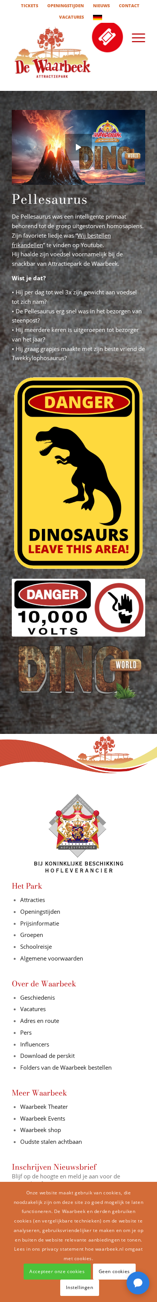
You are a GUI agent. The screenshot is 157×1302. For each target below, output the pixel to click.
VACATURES (71, 17)
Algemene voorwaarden (51, 958)
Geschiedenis (37, 997)
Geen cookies (114, 1271)
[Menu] (134, 37)
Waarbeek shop (40, 1130)
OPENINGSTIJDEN (65, 5)
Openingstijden (40, 911)
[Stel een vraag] (138, 1283)
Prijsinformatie (39, 923)
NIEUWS (101, 5)
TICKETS (29, 5)
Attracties (32, 899)
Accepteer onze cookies (57, 1271)
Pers (26, 1032)
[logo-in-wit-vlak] (65, 56)
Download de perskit (47, 1055)
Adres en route (39, 1020)
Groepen (31, 934)
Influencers (34, 1044)
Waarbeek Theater (44, 1106)
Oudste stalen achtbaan (51, 1141)
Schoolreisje (36, 946)
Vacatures (33, 1009)
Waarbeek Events (42, 1118)
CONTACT (129, 5)
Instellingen (79, 1287)
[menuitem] (29, 6)
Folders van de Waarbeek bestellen (66, 1067)
